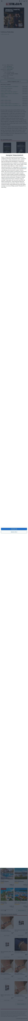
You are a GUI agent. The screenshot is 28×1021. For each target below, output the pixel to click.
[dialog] (14, 510)
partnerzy (24, 167)
